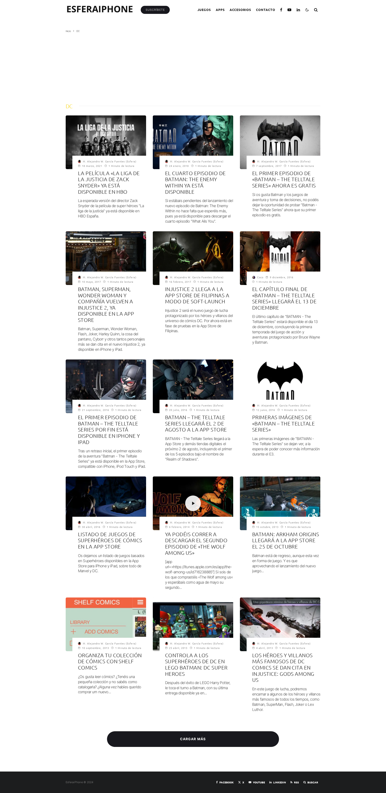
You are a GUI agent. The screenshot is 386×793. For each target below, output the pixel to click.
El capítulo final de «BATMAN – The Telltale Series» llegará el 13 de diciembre (284, 298)
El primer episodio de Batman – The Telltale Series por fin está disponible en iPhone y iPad (109, 429)
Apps (220, 10)
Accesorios (240, 10)
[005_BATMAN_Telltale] (106, 503)
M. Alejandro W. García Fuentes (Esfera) (109, 161)
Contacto (265, 10)
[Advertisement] (193, 66)
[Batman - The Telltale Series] (106, 386)
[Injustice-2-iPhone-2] (106, 258)
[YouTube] (289, 9)
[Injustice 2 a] (193, 258)
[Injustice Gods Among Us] (280, 624)
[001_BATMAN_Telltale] (280, 386)
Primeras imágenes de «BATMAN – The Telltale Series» (283, 423)
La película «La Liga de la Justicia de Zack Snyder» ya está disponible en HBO (109, 182)
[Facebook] (281, 9)
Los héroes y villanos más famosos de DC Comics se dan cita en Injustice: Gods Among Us (283, 667)
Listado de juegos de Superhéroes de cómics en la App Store (110, 540)
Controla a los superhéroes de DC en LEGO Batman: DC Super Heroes (196, 664)
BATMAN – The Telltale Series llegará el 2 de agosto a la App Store (196, 423)
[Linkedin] (298, 9)
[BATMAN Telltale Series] (193, 386)
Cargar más (193, 739)
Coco (260, 277)
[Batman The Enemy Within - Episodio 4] (193, 142)
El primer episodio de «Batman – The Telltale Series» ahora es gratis (284, 179)
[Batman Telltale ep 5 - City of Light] (280, 258)
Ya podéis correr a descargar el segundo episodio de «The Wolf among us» (196, 543)
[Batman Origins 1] (280, 503)
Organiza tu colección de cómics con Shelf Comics (110, 661)
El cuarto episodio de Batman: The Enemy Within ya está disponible (195, 182)
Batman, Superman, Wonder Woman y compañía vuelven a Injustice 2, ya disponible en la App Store (106, 304)
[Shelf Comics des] (106, 624)
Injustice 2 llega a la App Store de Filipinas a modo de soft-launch (197, 295)
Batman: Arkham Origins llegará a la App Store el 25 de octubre (285, 540)
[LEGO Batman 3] (193, 624)
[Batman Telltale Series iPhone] (280, 142)
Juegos (204, 10)
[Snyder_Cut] (106, 142)
